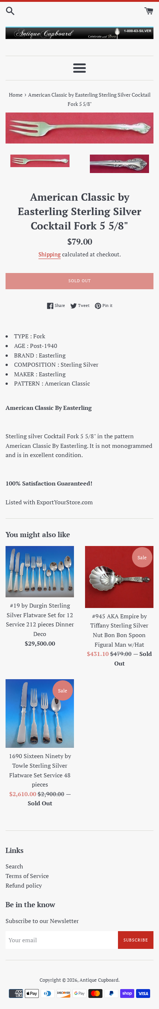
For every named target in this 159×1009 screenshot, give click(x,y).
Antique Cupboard (99, 980)
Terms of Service (27, 876)
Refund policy (24, 885)
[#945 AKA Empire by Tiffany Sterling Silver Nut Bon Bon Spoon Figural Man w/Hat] (119, 577)
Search (14, 866)
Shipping (49, 254)
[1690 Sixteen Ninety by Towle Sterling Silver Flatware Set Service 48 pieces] (40, 713)
